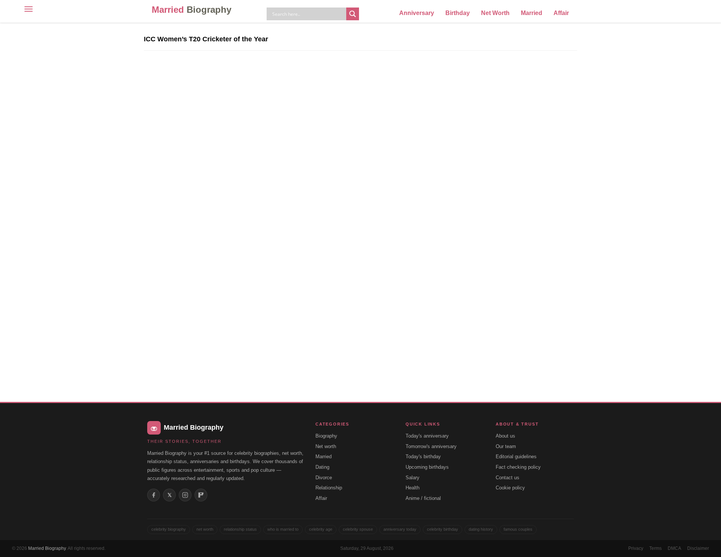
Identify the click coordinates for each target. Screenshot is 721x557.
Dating (322, 467)
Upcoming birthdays (427, 467)
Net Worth (495, 13)
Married (191, 10)
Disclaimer (698, 548)
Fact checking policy (518, 467)
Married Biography (47, 548)
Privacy (635, 548)
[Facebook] (153, 495)
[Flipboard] (201, 495)
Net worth (325, 446)
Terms (655, 548)
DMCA (674, 548)
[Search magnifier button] (352, 14)
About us (505, 436)
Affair (561, 13)
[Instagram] (185, 495)
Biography (326, 436)
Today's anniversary (427, 436)
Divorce (323, 477)
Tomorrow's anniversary (431, 446)
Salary (412, 477)
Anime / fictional (423, 498)
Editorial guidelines (516, 456)
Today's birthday (423, 456)
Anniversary (416, 13)
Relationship (328, 488)
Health (412, 488)
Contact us (507, 477)
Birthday (457, 13)
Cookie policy (510, 488)
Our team (506, 446)
